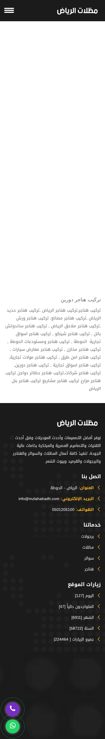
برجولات (87, 536)
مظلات (88, 547)
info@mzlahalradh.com (38, 499)
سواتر (89, 558)
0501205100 (63, 509)
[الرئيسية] (77, 11)
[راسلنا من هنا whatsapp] (13, 725)
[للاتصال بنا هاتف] (12, 708)
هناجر (89, 569)
